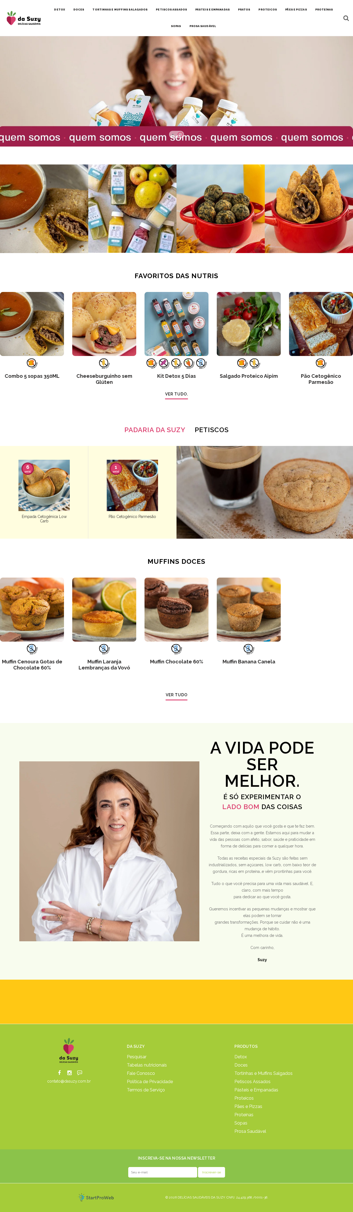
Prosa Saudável (202, 26)
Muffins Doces (176, 561)
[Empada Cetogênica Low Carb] (44, 485)
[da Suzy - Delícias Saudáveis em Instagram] (69, 1073)
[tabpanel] (176, 91)
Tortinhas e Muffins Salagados (120, 9)
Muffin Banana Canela (249, 662)
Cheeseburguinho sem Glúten (104, 379)
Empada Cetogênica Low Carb (44, 518)
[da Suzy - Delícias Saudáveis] (69, 1050)
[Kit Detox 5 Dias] (176, 324)
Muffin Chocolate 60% (176, 662)
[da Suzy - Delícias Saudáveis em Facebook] (59, 1073)
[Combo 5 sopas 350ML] (32, 324)
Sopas (176, 26)
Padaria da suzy (154, 430)
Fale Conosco (141, 1073)
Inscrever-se (211, 1172)
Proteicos (267, 9)
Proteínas (324, 9)
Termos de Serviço (146, 1090)
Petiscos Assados (171, 9)
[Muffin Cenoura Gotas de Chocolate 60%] (32, 610)
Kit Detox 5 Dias (176, 376)
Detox (59, 9)
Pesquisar (136, 1056)
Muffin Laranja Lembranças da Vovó (104, 665)
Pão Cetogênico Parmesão (321, 379)
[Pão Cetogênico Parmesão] (321, 324)
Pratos (244, 9)
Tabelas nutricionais (147, 1065)
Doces (78, 9)
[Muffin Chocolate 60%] (176, 610)
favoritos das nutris (176, 276)
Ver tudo (177, 695)
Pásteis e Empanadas (212, 9)
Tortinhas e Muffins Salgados (263, 1073)
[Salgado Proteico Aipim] (249, 324)
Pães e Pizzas (296, 9)
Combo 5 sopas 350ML (32, 376)
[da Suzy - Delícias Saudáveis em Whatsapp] (79, 1073)
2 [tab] (180, 134)
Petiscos (212, 430)
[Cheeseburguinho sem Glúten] (104, 324)
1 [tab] (172, 134)
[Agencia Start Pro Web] (96, 1197)
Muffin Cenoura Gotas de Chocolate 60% (32, 665)
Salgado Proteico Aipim (249, 376)
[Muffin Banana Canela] (249, 610)
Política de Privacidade (150, 1081)
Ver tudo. (176, 394)
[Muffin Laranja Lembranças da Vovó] (104, 610)
